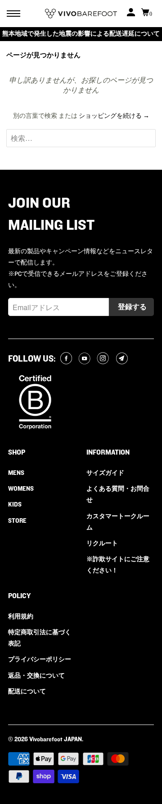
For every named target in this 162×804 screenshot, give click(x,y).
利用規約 (20, 616)
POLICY (19, 596)
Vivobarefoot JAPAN (55, 739)
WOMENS (21, 489)
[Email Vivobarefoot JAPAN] (123, 359)
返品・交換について (36, 675)
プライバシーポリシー (39, 659)
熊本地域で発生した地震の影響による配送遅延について (81, 33)
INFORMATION (108, 452)
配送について (27, 691)
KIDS (15, 504)
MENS (16, 473)
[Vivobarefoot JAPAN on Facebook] (67, 359)
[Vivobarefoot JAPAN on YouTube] (86, 359)
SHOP (16, 452)
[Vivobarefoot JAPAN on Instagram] (104, 359)
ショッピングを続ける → (114, 116)
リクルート (102, 543)
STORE (17, 521)
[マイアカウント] (132, 13)
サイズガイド (105, 473)
